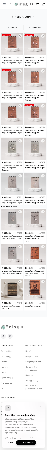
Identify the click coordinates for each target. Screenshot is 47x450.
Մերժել (10, 443)
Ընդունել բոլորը (26, 443)
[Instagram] (10, 336)
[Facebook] (3, 336)
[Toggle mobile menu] (4, 4)
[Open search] (10, 4)
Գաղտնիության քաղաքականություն (19, 438)
